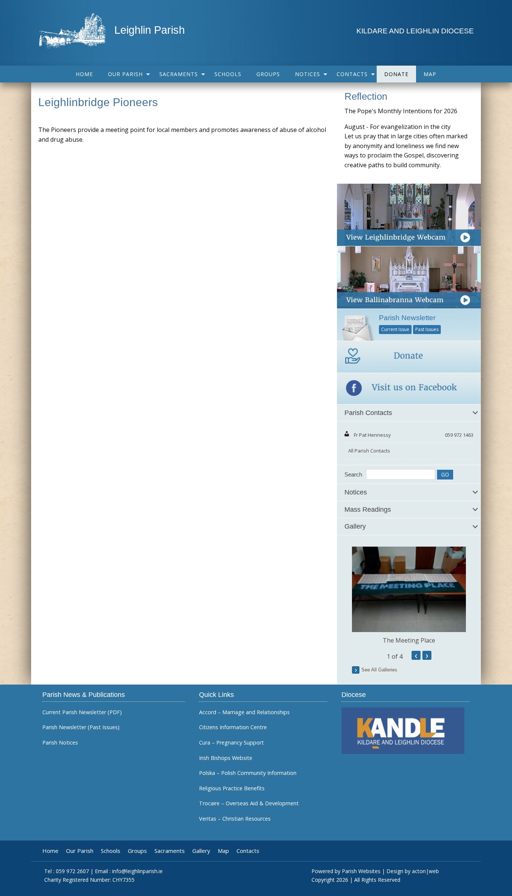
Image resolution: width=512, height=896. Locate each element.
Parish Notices (60, 742)
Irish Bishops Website (225, 758)
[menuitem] (84, 74)
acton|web (425, 871)
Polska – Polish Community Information (247, 773)
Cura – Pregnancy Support (231, 742)
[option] (409, 596)
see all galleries (379, 670)
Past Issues (427, 329)
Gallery (201, 851)
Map (430, 74)
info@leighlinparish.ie (137, 871)
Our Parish (125, 74)
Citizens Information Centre (233, 727)
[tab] (409, 413)
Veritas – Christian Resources (235, 818)
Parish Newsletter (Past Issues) (81, 727)
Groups (268, 74)
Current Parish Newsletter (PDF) (82, 712)
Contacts (352, 74)
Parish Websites (361, 871)
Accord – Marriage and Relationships (244, 712)
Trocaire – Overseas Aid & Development (249, 803)
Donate (396, 74)
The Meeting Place (409, 640)
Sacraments (178, 74)
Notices (307, 74)
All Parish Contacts (369, 450)
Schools (227, 74)
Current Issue (395, 329)
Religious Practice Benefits (232, 788)
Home (84, 74)
